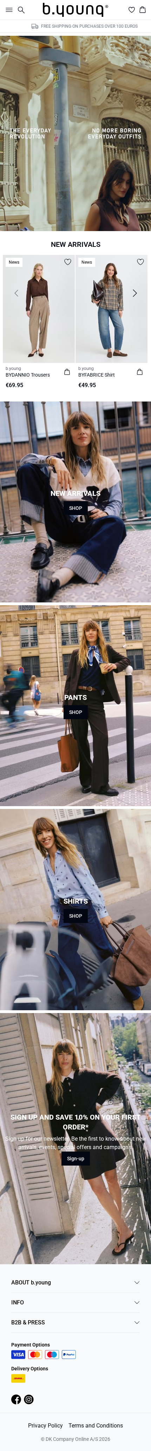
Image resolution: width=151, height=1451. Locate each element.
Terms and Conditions (95, 1425)
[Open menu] (7, 10)
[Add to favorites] (67, 262)
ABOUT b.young (31, 1282)
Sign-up (75, 1158)
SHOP (75, 508)
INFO (17, 1302)
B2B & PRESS (28, 1322)
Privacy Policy (45, 1425)
